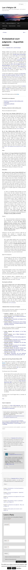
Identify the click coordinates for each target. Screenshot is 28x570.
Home (3, 23)
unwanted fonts (20, 60)
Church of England (5, 422)
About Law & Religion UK (11, 23)
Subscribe (4, 28)
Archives (18, 25)
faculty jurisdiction (12, 422)
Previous (4, 32)
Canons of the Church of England (17, 420)
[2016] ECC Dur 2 (17, 76)
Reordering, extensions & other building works (13, 101)
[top (19, 279)
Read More (18, 568)
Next (24, 32)
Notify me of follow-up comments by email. (12, 556)
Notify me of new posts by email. (10, 559)
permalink (5, 424)
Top (3, 398)
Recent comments (12, 25)
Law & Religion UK (9, 7)
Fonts (5, 105)
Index (18, 23)
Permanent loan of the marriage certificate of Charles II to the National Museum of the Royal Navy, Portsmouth (15, 323)
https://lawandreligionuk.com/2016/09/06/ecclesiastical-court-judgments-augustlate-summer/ (13, 416)
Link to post (19, 128)
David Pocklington (17, 47)
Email (6, 547)
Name (6, 541)
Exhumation (6, 102)
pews (18, 422)
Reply (5, 449)
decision (24, 86)
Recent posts (4, 25)
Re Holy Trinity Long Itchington (19, 54)
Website (6, 553)
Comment (6, 524)
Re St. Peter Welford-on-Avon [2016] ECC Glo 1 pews (15, 146)
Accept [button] (9, 568)
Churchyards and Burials (9, 103)
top (23, 128)
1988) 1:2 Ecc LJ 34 (10, 464)
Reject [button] (14, 568)
